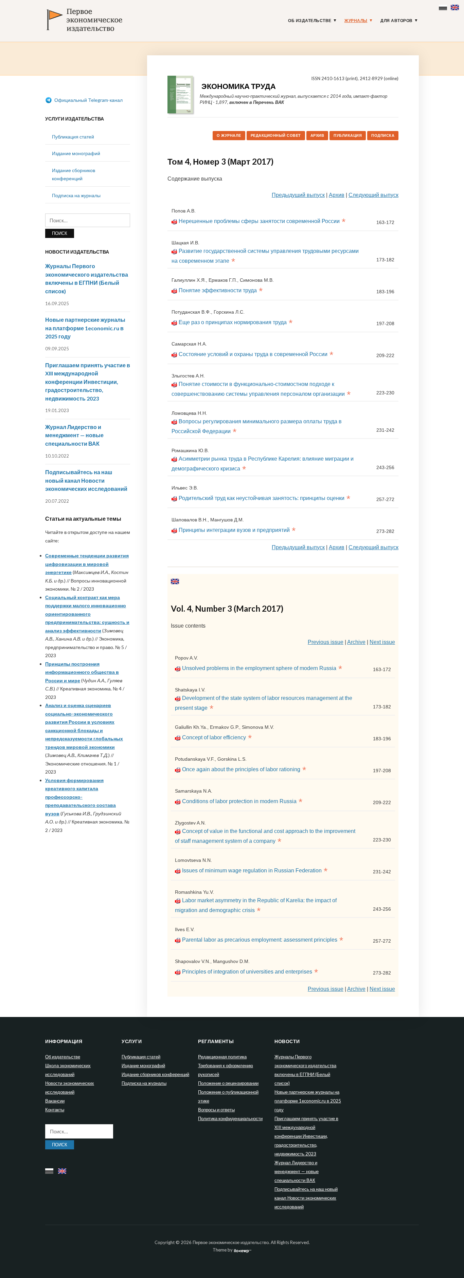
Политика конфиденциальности (230, 1118)
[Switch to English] (456, 5)
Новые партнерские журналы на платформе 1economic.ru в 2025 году (85, 327)
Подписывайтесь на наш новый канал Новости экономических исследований (86, 480)
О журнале (229, 135)
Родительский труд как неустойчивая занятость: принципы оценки (261, 498)
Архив (317, 135)
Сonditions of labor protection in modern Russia (239, 801)
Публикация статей (73, 137)
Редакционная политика (222, 1056)
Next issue (382, 642)
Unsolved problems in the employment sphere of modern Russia (259, 668)
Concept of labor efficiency (214, 737)
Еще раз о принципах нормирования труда (233, 322)
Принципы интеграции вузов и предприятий (234, 530)
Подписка (382, 135)
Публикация (348, 135)
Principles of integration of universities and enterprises (247, 972)
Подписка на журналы (76, 195)
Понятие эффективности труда (218, 290)
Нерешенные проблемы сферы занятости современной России (259, 221)
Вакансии (55, 1101)
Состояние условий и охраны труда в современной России (253, 354)
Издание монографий (76, 153)
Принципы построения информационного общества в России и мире (82, 672)
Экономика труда (238, 86)
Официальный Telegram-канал (88, 100)
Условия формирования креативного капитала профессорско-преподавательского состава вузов (80, 796)
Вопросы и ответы (216, 1109)
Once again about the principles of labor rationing (241, 769)
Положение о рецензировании (228, 1083)
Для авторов (396, 20)
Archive (356, 642)
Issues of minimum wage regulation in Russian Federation (252, 870)
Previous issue (325, 642)
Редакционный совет (276, 135)
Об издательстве (310, 20)
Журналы (356, 20)
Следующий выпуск (373, 195)
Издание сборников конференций (155, 1074)
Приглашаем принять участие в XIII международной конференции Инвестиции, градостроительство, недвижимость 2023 (87, 382)
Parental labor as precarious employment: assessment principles (259, 940)
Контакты (54, 1109)
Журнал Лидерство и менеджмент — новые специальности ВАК (74, 435)
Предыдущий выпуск (298, 195)
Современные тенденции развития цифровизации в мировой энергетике (87, 564)
